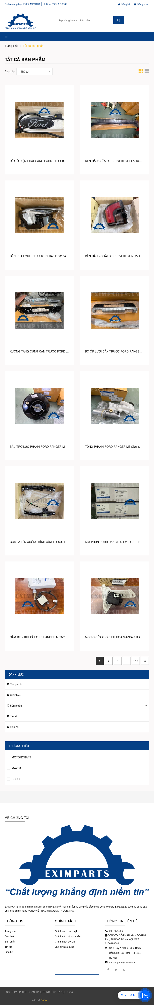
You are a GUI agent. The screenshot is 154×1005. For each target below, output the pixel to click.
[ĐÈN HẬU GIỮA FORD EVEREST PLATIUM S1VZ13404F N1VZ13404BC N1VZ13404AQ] (114, 120)
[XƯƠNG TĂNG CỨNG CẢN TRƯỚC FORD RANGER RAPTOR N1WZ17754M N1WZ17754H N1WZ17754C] (39, 310)
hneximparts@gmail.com (122, 962)
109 (135, 661)
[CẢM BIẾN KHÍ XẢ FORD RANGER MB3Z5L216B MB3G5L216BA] (39, 596)
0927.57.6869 (59, 4)
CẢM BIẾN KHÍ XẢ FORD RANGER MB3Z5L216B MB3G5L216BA (52, 637)
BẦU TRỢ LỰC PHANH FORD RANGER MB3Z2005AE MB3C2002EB (54, 447)
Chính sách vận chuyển (68, 936)
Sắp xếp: (10, 71)
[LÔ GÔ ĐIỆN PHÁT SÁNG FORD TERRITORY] (39, 120)
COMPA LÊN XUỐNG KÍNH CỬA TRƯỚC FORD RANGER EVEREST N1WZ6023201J (65, 542)
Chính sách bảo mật (66, 931)
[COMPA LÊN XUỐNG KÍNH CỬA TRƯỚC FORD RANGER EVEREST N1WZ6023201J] (39, 501)
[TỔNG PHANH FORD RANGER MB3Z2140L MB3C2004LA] (114, 405)
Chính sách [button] (65, 921)
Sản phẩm (16, 705)
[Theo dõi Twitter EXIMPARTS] (116, 969)
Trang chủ (15, 684)
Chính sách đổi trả (65, 941)
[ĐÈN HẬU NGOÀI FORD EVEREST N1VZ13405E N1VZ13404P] (114, 215)
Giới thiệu (15, 695)
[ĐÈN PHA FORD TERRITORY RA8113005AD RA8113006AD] (39, 215)
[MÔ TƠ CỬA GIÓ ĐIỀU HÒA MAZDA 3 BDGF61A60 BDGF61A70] (114, 596)
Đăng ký (125, 4)
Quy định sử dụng (64, 946)
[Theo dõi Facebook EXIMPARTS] (108, 969)
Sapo (44, 1000)
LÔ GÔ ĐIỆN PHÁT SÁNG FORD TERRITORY (39, 161)
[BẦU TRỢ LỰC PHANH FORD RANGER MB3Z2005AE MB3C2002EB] (39, 405)
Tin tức (14, 716)
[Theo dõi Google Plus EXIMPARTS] (124, 969)
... (127, 661)
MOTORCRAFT (21, 757)
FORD (15, 779)
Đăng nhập (142, 4)
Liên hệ (14, 727)
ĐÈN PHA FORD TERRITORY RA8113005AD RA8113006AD (49, 256)
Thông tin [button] (14, 921)
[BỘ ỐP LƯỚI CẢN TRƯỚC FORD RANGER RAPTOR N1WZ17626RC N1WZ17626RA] (114, 310)
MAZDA (16, 768)
